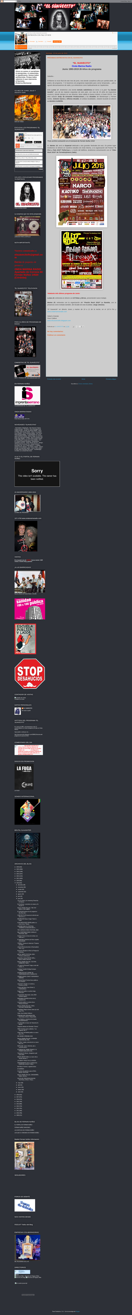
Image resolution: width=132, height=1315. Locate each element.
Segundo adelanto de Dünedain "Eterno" (27, 1026)
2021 (17, 878)
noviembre (21, 887)
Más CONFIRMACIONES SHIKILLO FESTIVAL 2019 (26, 933)
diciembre (20, 885)
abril (19, 1085)
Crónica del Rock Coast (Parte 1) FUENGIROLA (26, 988)
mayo (19, 1082)
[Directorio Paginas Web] (27, 1276)
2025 (17, 869)
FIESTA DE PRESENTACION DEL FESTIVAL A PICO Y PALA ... (26, 1079)
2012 (17, 1108)
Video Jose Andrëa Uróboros (24, 1013)
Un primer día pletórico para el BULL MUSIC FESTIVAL (26, 1071)
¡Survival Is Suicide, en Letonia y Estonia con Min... (26, 984)
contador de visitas (19, 699)
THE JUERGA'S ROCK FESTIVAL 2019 (27, 930)
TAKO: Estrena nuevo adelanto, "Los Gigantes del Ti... (27, 1029)
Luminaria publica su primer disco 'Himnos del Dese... (26, 1003)
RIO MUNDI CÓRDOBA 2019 (25, 1036)
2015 (17, 1101)
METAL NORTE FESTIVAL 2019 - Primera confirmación (26, 955)
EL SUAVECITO (28, 708)
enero (19, 1092)
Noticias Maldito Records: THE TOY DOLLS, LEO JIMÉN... (26, 908)
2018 (17, 1094)
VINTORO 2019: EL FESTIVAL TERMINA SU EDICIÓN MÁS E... (26, 927)
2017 (17, 1097)
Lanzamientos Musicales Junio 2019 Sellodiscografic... (26, 995)
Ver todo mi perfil (26, 710)
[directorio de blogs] (20, 1277)
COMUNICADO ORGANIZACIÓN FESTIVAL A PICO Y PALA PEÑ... (27, 1016)
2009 (17, 1115)
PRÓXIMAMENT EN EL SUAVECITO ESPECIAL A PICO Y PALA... (27, 1063)
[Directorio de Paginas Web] (33, 1277)
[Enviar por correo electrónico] (76, 327)
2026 (17, 867)
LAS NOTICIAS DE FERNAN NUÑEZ (24, 1130)
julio (19, 896)
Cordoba (20, 1272)
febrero (20, 1089)
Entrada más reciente (54, 379)
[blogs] (17, 1274)
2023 (17, 873)
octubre (20, 889)
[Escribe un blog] (78, 327)
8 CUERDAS (20, 1068)
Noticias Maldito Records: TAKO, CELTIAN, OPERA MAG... (26, 1006)
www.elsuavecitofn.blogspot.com (59, 320)
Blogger (78, 1311)
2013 (17, 1106)
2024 (17, 871)
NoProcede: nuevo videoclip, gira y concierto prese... (26, 1046)
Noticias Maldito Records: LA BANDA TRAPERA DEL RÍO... (27, 1039)
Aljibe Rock (27, 750)
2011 (17, 1110)
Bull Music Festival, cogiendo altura (26, 1066)
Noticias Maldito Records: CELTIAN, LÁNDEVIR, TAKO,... (26, 962)
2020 (17, 880)
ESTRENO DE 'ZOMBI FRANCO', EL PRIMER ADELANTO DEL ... (27, 1050)
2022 (17, 876)
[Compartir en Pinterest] (83, 327)
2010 (17, 1113)
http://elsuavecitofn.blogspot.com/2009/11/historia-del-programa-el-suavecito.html (29, 735)
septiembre (21, 891)
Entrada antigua (111, 379)
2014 (17, 1103)
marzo (19, 1087)
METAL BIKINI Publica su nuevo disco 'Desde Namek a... (27, 1057)
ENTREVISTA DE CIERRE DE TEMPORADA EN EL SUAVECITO (27, 973)
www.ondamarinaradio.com (57, 311)
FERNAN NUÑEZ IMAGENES (22, 1127)
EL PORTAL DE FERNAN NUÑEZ (23, 1124)
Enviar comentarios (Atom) (85, 383)
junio (19, 898)
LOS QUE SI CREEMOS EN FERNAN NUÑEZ (27, 1132)
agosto (20, 894)
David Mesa (21, 745)
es (22, 1271)
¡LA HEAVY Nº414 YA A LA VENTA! (26, 1060)
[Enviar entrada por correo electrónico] (73, 326)
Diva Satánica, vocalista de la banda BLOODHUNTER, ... (26, 1020)
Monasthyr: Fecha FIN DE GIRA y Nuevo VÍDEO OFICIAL (26, 958)
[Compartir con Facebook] (81, 327)
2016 (17, 1099)
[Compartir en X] (80, 327)
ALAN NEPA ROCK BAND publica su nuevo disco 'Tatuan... (27, 923)
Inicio (83, 379)
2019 (17, 883)
